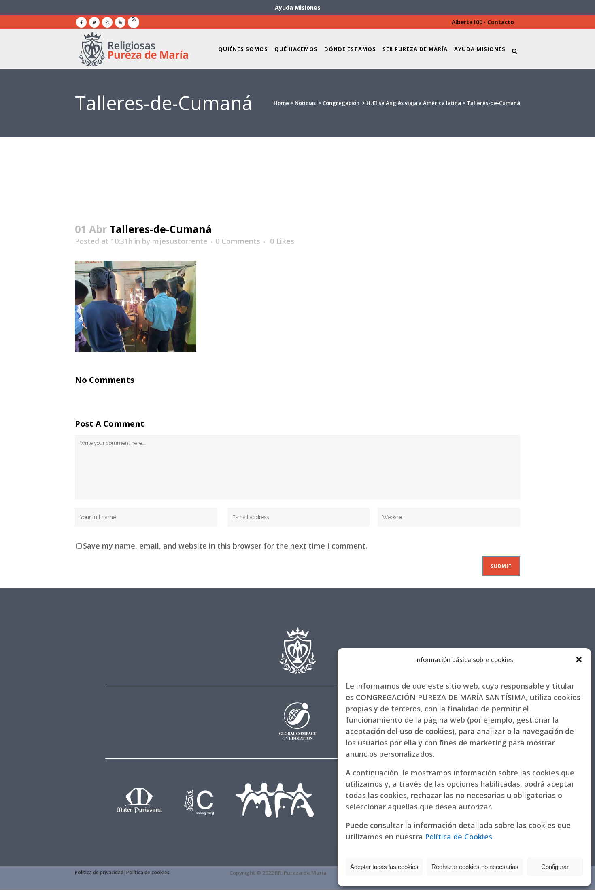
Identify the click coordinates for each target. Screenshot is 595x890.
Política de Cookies (458, 836)
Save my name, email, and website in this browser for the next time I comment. (225, 546)
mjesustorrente (180, 241)
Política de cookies (148, 872)
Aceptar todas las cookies (384, 866)
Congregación (341, 103)
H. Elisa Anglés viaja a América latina (413, 103)
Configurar (555, 866)
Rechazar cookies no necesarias (474, 866)
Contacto (500, 22)
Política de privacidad (99, 872)
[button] (579, 659)
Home (281, 103)
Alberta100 (467, 22)
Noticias (305, 103)
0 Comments (237, 241)
